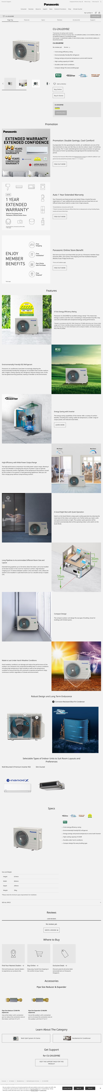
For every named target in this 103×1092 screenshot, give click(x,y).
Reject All (79, 1088)
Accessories (76, 20)
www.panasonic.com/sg (80, 156)
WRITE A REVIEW (50, 930)
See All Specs (6, 902)
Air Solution (11, 1081)
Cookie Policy (43, 1090)
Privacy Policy (34, 1090)
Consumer (4, 1081)
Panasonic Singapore (6, 1)
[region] (51, 1088)
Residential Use (20, 1081)
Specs (43, 20)
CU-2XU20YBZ (45, 1081)
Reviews (59, 20)
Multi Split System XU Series (33, 1081)
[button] (10, 83)
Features (26, 20)
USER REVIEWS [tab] (51, 919)
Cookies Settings (67, 1088)
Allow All (90, 1088)
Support (92, 20)
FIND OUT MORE (59, 164)
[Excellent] (57, 108)
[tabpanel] (51, 928)
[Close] (100, 1088)
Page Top (10, 20)
